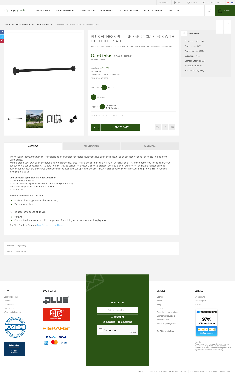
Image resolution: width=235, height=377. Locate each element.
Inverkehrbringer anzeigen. (16, 251)
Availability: (95, 87)
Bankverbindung (11, 297)
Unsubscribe (126, 322)
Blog (159, 304)
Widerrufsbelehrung (12, 312)
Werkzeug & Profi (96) (194, 66)
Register (165, 3)
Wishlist (198, 304)
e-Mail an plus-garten (166, 323)
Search (160, 297)
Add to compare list (165, 127)
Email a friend (172, 127)
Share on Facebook (2, 32)
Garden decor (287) (193, 46)
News (159, 301)
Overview (33, 146)
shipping (102, 59)
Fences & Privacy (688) (194, 71)
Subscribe (110, 322)
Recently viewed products (167, 312)
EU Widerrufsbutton (165, 331)
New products (163, 320)
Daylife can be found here (50, 225)
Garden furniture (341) (194, 51)
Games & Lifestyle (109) (195, 61)
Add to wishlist (158, 127)
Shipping (94, 107)
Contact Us (150, 146)
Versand (7, 301)
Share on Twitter (2, 36)
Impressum (8, 304)
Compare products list (214, 3)
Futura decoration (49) (194, 41)
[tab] (33, 146)
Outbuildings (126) (192, 56)
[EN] (232, 2)
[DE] (228, 2)
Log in (179, 3)
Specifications (91, 146)
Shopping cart (201, 301)
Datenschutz (9, 308)
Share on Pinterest (2, 41)
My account (200, 297)
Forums (160, 308)
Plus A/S (105, 68)
